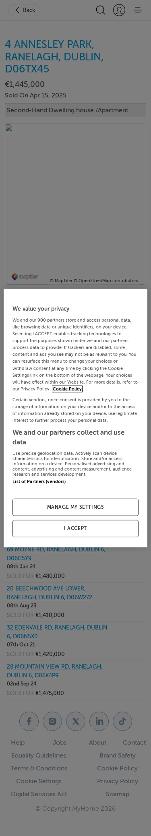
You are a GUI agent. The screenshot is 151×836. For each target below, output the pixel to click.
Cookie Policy (67, 388)
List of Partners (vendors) (39, 481)
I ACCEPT (75, 528)
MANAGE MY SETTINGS (75, 507)
